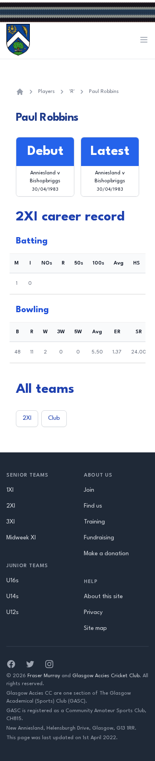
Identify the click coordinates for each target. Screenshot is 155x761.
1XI (10, 490)
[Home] (20, 92)
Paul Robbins (104, 91)
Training (94, 522)
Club (54, 418)
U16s (12, 581)
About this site (103, 597)
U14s (12, 597)
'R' (72, 91)
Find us (93, 506)
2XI (27, 418)
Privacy (93, 613)
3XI (10, 522)
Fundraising (99, 538)
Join (89, 490)
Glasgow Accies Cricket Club (106, 675)
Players (46, 91)
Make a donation (106, 554)
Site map (95, 629)
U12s (12, 613)
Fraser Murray (43, 675)
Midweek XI (21, 538)
